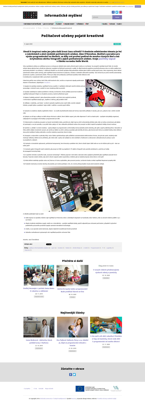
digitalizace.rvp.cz (119, 2)
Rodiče (105, 24)
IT (102, 248)
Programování (95, 248)
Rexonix (73, 398)
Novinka (117, 44)
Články (59, 24)
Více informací (129, 6)
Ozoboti (60, 248)
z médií (85, 248)
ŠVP (87, 24)
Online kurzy (69, 24)
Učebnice (80, 24)
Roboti (67, 248)
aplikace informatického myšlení (38, 248)
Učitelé (112, 24)
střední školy (76, 248)
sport (53, 248)
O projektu (27, 388)
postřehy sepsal (107, 58)
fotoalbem (47, 82)
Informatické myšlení (32, 24)
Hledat (117, 17)
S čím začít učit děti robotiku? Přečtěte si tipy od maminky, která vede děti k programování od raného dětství (106, 339)
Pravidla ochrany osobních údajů (106, 398)
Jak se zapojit (48, 24)
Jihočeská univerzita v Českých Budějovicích (53, 398)
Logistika (109, 248)
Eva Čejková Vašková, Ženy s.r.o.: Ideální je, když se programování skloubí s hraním (72, 343)
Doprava (27, 250)
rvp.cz (110, 2)
